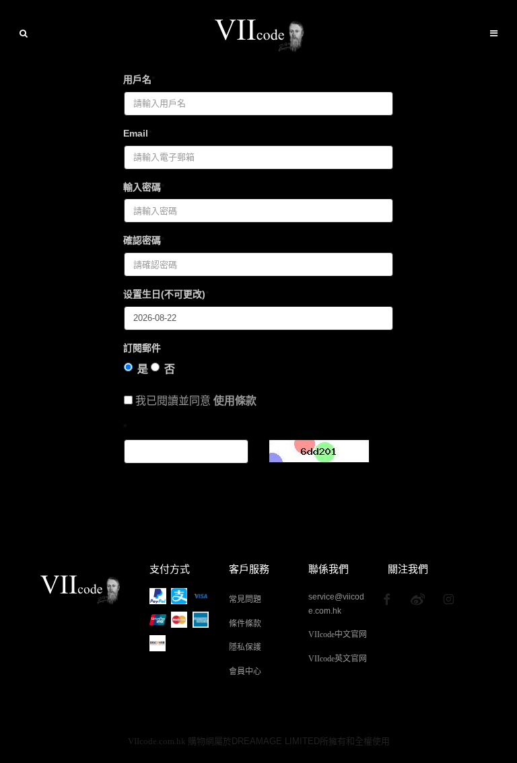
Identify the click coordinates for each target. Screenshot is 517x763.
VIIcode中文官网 (337, 634)
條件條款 (245, 623)
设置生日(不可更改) (164, 294)
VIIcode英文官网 (337, 658)
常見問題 (245, 599)
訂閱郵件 (142, 347)
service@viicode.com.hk (336, 598)
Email (135, 133)
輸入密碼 (142, 187)
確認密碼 (142, 240)
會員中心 (245, 671)
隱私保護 (245, 647)
